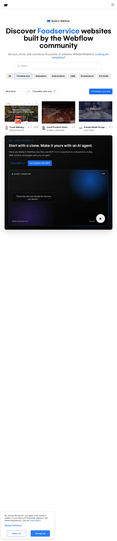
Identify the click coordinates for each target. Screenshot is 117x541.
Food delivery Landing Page (18, 127)
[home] (5, 5)
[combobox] (14, 91)
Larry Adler (89, 130)
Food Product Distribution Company (58, 127)
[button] (18, 163)
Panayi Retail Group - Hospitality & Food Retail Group (96, 127)
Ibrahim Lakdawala (55, 130)
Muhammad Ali (17, 130)
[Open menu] (113, 4)
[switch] (28, 91)
